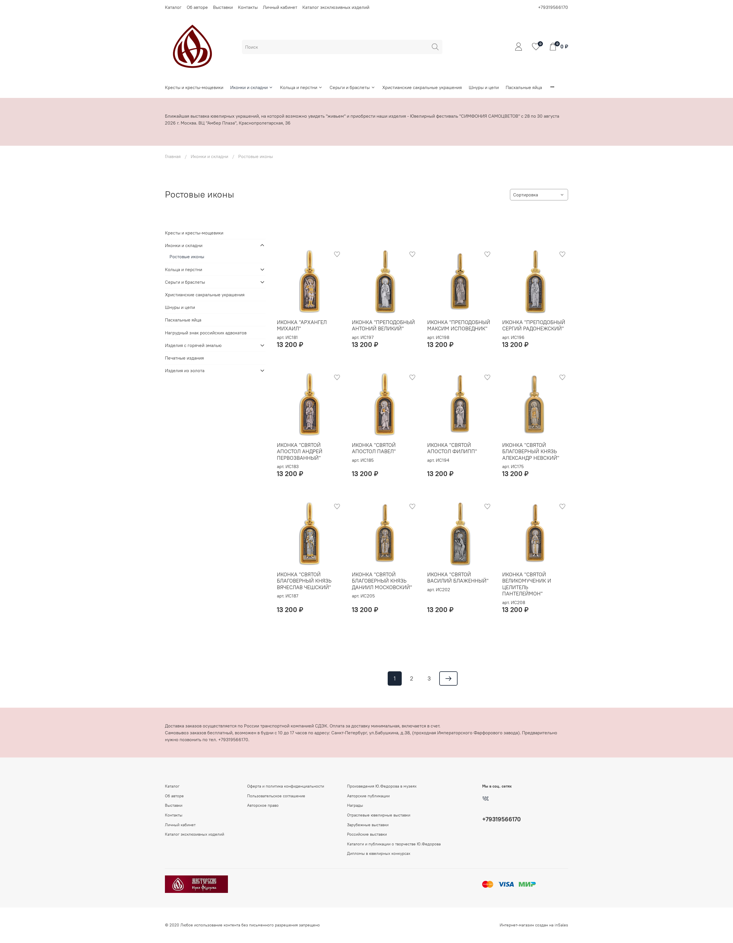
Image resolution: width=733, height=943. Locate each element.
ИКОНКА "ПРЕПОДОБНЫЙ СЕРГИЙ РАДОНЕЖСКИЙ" (533, 325)
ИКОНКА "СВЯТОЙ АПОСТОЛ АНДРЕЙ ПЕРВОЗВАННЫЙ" (299, 451)
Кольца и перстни (298, 87)
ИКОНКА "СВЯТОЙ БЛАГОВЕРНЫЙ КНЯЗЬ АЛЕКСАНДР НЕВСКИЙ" (530, 451)
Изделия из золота (184, 370)
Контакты (248, 7)
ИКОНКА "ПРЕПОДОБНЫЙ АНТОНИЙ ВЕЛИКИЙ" (383, 325)
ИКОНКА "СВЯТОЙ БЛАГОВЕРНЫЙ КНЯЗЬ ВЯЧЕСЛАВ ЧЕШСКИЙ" (304, 581)
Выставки (223, 7)
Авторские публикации (368, 795)
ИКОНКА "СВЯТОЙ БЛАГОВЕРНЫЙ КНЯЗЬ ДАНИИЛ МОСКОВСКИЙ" (382, 581)
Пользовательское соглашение (276, 795)
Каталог (173, 7)
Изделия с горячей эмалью (193, 345)
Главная (173, 156)
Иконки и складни (249, 87)
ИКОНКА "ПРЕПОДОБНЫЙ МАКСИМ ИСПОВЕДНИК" (458, 325)
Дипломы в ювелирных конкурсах (378, 853)
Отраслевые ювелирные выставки (378, 815)
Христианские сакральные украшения (422, 87)
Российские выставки (367, 834)
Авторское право (263, 805)
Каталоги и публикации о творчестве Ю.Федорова (394, 844)
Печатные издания (184, 358)
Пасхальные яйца (524, 87)
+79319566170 (553, 7)
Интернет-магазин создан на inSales (534, 925)
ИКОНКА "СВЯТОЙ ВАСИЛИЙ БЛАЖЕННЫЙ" (457, 577)
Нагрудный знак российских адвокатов (206, 333)
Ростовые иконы (187, 256)
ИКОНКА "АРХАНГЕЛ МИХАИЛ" (302, 325)
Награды (355, 805)
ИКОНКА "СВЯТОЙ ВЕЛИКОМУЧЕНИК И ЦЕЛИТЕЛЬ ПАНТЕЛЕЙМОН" (526, 584)
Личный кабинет (280, 7)
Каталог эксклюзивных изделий (335, 7)
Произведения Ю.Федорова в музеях (382, 786)
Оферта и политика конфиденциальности (285, 786)
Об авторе (197, 7)
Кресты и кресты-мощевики (194, 87)
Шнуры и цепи (484, 87)
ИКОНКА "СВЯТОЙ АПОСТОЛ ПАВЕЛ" (374, 448)
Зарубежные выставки (368, 824)
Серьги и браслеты (350, 87)
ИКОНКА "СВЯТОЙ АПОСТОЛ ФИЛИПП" (452, 448)
